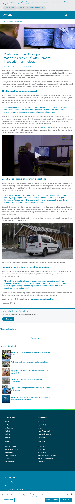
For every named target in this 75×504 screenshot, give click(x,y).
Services (7, 434)
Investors (40, 428)
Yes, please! (10, 8)
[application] (37, 155)
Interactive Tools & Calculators (47, 455)
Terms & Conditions (11, 478)
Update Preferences (11, 486)
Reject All (66, 499)
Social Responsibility (44, 431)
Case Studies (42, 449)
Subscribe (8, 319)
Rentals (7, 437)
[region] (37, 497)
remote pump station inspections (41, 299)
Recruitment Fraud (11, 461)
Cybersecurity (42, 437)
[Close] (72, 494)
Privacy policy (33, 496)
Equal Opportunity (11, 455)
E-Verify (7, 458)
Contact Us (41, 461)
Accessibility (9, 452)
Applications (9, 428)
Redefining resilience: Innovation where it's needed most (29, 362)
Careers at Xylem (10, 446)
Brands (7, 422)
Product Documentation (45, 458)
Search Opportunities (11, 449)
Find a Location (43, 452)
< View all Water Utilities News (12, 21)
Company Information (45, 434)
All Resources (42, 446)
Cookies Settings (8, 499)
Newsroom (41, 422)
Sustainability (42, 425)
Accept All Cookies (52, 499)
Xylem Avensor (47, 127)
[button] (37, 155)
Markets (7, 425)
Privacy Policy (9, 482)
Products (7, 431)
